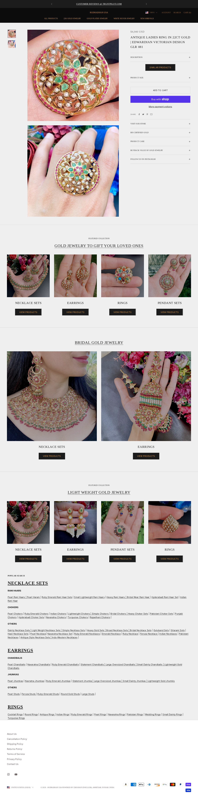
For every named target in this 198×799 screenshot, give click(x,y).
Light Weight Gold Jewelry (99, 492)
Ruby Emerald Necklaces (87, 633)
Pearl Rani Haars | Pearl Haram (24, 597)
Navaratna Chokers (56, 617)
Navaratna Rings (116, 714)
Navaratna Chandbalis (38, 664)
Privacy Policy (14, 759)
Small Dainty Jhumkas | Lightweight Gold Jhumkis (149, 681)
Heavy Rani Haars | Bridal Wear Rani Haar (128, 597)
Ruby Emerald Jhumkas (58, 681)
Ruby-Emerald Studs (48, 694)
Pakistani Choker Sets (161, 613)
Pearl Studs (14, 694)
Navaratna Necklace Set (59, 633)
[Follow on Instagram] (8, 774)
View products (28, 312)
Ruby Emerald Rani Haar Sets (57, 597)
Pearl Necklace (38, 633)
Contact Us (13, 764)
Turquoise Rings (16, 718)
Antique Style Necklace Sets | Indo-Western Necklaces (49, 637)
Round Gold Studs (70, 694)
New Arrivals (147, 19)
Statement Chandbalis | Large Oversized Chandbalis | (109, 664)
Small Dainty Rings (172, 714)
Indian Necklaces (168, 633)
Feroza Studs (29, 694)
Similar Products (160, 67)
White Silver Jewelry (124, 19)
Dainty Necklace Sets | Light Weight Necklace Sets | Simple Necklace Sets (46, 630)
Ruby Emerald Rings (81, 714)
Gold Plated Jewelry (97, 19)
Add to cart (160, 90)
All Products (51, 19)
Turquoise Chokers (78, 617)
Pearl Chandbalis (16, 664)
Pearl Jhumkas (15, 681)
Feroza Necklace (149, 633)
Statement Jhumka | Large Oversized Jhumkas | (97, 681)
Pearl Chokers (15, 613)
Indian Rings (62, 714)
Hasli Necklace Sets (18, 633)
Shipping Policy (15, 744)
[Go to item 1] (12, 34)
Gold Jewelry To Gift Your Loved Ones (99, 245)
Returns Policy (14, 749)
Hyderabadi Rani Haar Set (164, 597)
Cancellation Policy (17, 739)
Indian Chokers (58, 613)
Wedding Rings (153, 714)
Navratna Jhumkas (34, 681)
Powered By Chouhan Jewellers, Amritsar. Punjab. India (88, 787)
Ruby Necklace (130, 633)
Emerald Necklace (111, 633)
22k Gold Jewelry (72, 19)
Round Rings (31, 714)
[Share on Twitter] (143, 114)
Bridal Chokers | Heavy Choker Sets (129, 613)
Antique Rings (47, 714)
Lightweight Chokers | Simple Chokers (88, 613)
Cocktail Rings (15, 714)
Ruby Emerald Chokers (36, 613)
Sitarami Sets (178, 630)
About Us (12, 734)
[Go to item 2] (12, 44)
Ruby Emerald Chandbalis (65, 664)
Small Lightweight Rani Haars (89, 597)
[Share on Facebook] (139, 114)
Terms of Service (16, 754)
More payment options (160, 106)
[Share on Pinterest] (147, 114)
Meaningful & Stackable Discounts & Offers (99, 4)
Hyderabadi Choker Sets (31, 617)
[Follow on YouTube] (15, 774)
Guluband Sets (161, 630)
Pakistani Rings (135, 714)
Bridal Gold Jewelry (99, 342)
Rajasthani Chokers (100, 617)
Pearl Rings (100, 714)
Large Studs (88, 694)
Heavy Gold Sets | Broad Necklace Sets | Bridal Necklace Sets (119, 630)
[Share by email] (151, 114)
